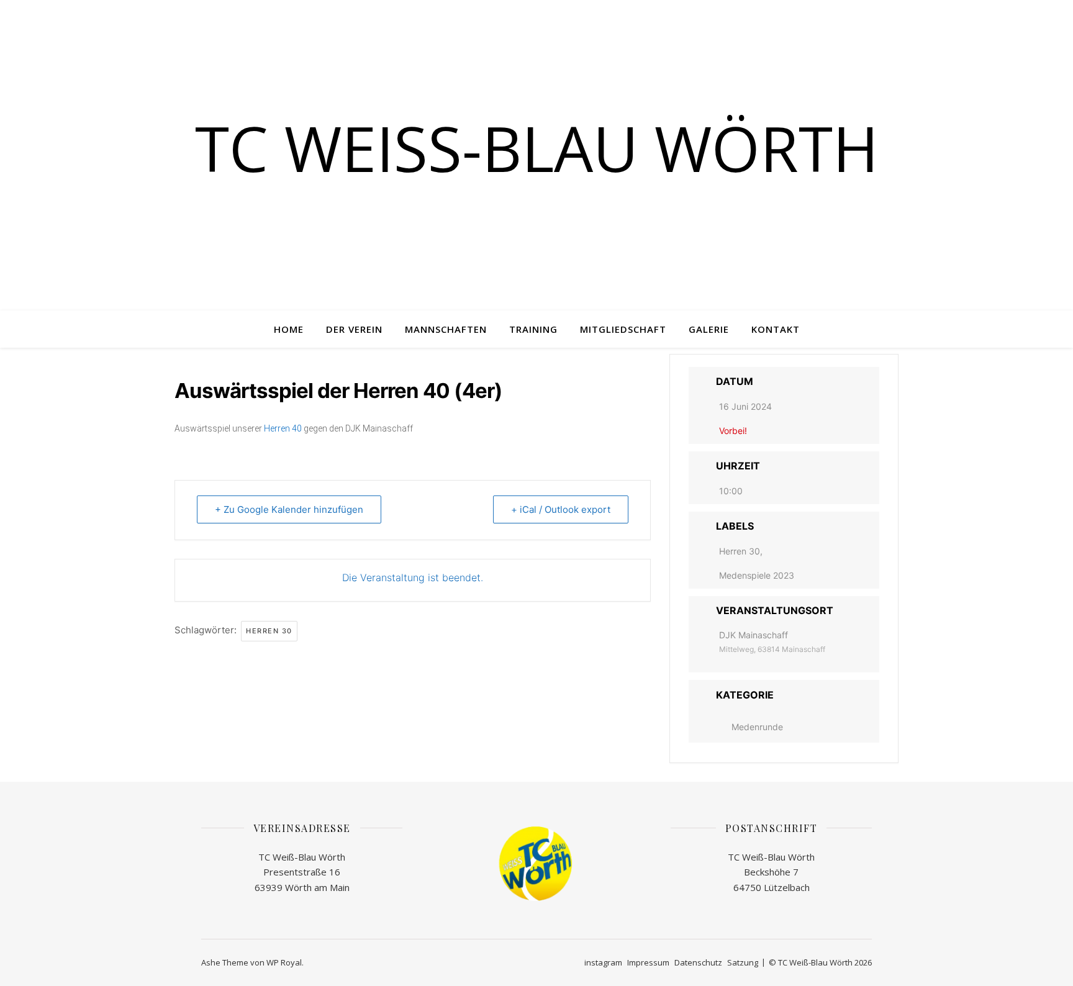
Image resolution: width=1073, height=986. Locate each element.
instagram (603, 962)
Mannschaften (446, 329)
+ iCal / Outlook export (560, 509)
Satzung (742, 962)
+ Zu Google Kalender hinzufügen (289, 509)
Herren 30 (269, 630)
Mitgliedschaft (623, 329)
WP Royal (284, 962)
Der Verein (354, 329)
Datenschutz (698, 962)
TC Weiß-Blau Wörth (537, 148)
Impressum (648, 962)
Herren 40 (283, 428)
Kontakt (775, 329)
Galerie (709, 329)
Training (533, 329)
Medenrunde (757, 726)
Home (289, 329)
